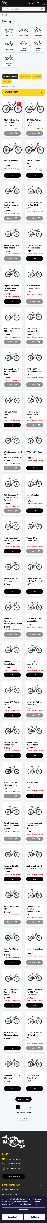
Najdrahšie (37, 76)
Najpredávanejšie (10, 76)
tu (36, 1204)
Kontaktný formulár (14, 1176)
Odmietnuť (12, 1217)
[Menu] (44, 3)
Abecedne (6, 82)
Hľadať (42, 9)
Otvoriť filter (11, 92)
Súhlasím (35, 1217)
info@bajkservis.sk (13, 1159)
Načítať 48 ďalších (23, 1099)
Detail (12, 175)
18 (30, 1107)
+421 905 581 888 (13, 1168)
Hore (25, 1118)
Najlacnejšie (25, 76)
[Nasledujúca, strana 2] (24, 1107)
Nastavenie (23, 1210)
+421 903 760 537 (13, 1164)
